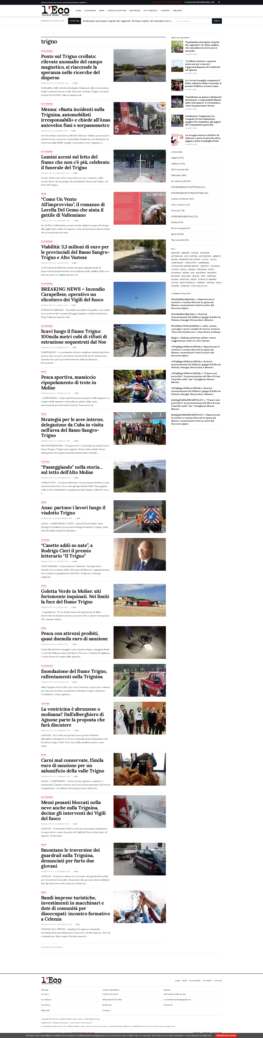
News (101, 11)
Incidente (176, 273)
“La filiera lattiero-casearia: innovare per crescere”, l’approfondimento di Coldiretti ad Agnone (202, 65)
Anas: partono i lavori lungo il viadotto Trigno (73, 510)
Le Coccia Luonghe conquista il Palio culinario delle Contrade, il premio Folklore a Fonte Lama (203, 83)
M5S (193, 273)
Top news (176, 240)
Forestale (202, 269)
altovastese (205, 256)
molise (195, 276)
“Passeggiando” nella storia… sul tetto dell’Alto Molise (72, 469)
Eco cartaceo (150, 11)
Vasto (219, 283)
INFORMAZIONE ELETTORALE (186, 187)
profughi (184, 279)
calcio (213, 259)
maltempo (201, 273)
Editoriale (135, 11)
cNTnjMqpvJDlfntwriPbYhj (185, 346)
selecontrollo (187, 283)
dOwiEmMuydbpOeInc (183, 299)
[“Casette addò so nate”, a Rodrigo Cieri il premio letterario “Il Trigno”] (140, 554)
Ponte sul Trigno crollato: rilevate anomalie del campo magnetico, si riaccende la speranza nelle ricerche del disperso (71, 66)
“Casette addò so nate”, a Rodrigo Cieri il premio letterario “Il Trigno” (67, 550)
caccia (205, 259)
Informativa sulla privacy (175, 994)
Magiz (174, 337)
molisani (175, 276)
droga (183, 269)
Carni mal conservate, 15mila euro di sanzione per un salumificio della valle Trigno (72, 765)
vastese (210, 283)
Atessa (174, 259)
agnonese (205, 253)
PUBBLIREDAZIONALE (182, 216)
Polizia (174, 279)
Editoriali (45, 1010)
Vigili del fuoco (199, 286)
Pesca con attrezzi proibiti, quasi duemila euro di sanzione (74, 636)
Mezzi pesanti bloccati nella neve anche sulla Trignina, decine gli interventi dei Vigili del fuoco (73, 810)
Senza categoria (179, 228)
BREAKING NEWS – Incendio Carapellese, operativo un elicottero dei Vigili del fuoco (73, 294)
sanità (193, 279)
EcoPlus (218, 981)
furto (211, 269)
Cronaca (45, 994)
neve (203, 276)
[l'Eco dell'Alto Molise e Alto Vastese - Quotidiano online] (55, 10)
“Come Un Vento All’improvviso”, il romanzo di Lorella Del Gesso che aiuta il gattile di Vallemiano (73, 207)
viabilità (185, 286)
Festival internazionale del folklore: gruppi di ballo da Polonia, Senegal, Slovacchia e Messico (196, 317)
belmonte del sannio (190, 259)
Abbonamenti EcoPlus (112, 999)
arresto (217, 256)
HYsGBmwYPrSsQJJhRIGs (185, 326)
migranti (211, 273)
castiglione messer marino (185, 266)
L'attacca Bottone (117, 11)
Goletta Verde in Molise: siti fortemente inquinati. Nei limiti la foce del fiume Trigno (75, 596)
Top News (207, 981)
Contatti (165, 11)
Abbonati (177, 11)
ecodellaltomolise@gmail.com (177, 999)
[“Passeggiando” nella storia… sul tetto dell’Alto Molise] (140, 476)
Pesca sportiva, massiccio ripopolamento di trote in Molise (68, 382)
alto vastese (190, 256)
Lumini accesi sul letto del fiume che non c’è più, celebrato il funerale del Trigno (75, 162)
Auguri (174, 157)
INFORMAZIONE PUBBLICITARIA (187, 193)
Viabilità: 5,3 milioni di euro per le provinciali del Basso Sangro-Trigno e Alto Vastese (75, 252)
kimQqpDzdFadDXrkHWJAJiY (187, 400)
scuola (174, 283)
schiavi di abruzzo (207, 279)
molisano (186, 276)
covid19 (175, 269)
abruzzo (185, 253)
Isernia (186, 273)
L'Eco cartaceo (178, 204)
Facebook (168, 1005)
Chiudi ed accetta (226, 1035)
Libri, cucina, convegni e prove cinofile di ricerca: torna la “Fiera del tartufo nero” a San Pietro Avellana (195, 329)
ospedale (211, 276)
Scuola (174, 222)
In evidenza (90, 11)
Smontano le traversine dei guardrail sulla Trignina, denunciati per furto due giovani (70, 858)
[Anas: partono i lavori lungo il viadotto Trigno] (140, 516)
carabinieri (203, 263)
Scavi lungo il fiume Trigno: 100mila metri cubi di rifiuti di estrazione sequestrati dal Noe (74, 336)
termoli (201, 283)
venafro (175, 286)
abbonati (175, 253)
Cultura (45, 461)
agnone (195, 253)
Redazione (107, 1005)
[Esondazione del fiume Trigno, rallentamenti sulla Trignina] (140, 680)
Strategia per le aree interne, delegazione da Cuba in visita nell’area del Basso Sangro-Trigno (72, 427)
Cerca (217, 21)
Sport (174, 234)
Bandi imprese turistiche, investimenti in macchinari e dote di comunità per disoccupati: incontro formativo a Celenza (75, 908)
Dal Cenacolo (177, 169)
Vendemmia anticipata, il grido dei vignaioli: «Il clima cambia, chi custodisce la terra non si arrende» (128, 21)
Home (78, 11)
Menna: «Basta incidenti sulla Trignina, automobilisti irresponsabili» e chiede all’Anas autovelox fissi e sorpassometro (75, 117)
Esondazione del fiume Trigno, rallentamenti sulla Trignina (74, 673)
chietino (204, 266)
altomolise (177, 256)
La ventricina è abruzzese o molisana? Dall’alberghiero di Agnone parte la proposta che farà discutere (73, 717)
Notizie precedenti (51, 947)
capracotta (191, 263)
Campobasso (177, 263)
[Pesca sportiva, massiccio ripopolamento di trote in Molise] (140, 386)
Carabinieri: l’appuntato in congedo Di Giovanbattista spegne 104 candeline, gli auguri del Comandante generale (203, 120)
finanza (192, 269)
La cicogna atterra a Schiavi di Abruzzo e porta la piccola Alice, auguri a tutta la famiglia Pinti (203, 138)
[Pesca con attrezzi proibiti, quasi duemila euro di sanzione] (140, 642)
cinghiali (215, 266)
